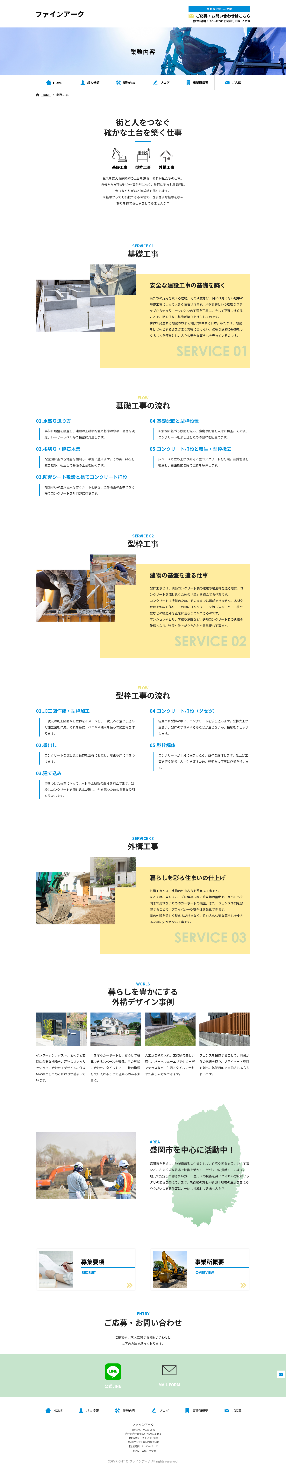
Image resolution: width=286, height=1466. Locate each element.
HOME (46, 94)
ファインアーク (143, 1424)
